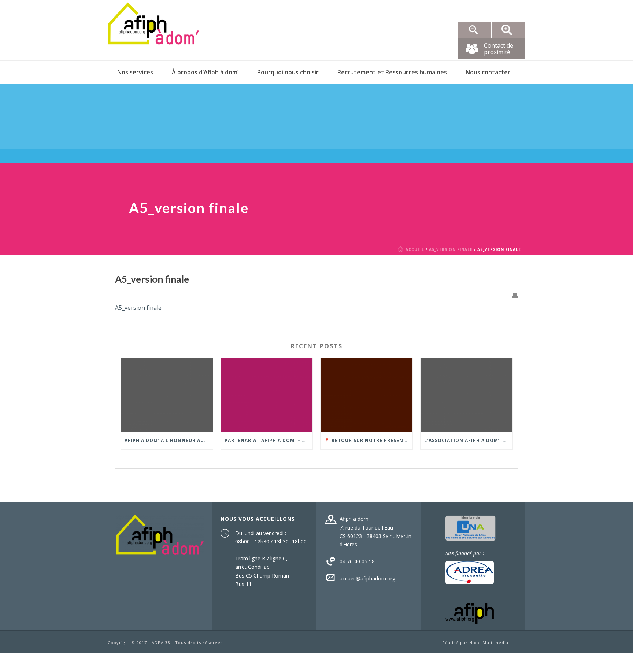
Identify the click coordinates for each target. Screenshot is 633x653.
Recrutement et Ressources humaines (392, 72)
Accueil (415, 249)
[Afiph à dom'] (160, 534)
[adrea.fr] (469, 571)
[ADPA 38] (153, 30)
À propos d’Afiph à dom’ (205, 72)
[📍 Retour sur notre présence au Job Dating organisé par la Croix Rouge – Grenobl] (366, 395)
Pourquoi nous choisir (288, 72)
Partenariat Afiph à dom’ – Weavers (269, 440)
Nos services (135, 72)
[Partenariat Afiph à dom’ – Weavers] (267, 395)
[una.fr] (470, 527)
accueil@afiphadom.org (367, 578)
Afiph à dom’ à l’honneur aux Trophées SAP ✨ (169, 440)
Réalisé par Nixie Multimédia (475, 642)
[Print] (515, 295)
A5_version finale (451, 249)
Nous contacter (488, 72)
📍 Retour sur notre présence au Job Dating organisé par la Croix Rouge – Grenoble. (368, 440)
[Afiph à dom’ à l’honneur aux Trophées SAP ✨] (167, 395)
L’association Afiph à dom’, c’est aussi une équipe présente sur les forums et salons (468, 440)
